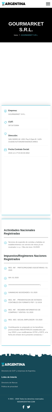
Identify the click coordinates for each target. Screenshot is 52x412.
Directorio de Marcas (9, 383)
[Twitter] (28, 407)
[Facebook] (23, 407)
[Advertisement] (26, 68)
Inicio (16, 35)
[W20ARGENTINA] (13, 4)
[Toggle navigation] (48, 4)
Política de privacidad (9, 386)
